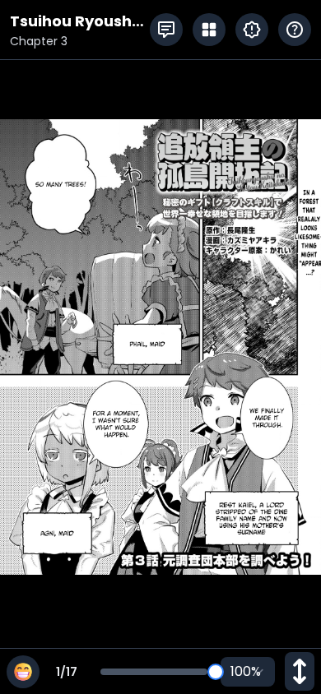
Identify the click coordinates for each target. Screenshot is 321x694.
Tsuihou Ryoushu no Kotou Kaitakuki (76, 22)
